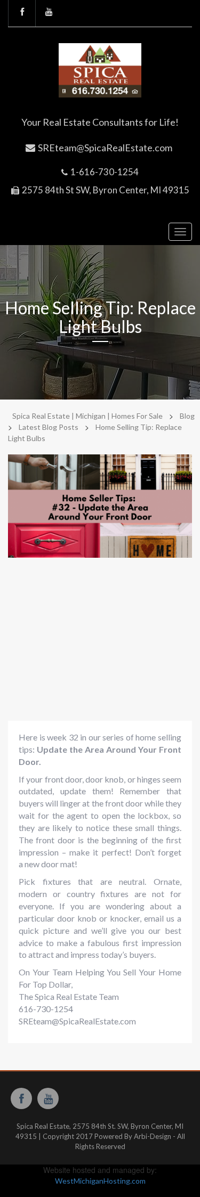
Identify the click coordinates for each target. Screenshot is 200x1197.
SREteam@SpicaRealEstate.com (105, 147)
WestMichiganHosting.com (100, 1180)
